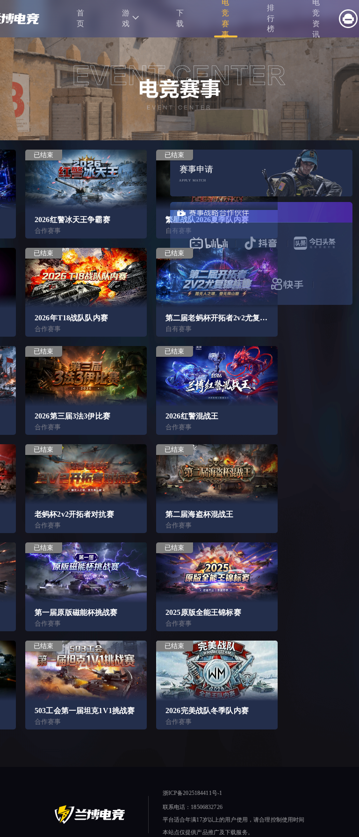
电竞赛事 (226, 18)
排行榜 (271, 18)
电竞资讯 (316, 18)
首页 (81, 18)
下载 (180, 18)
